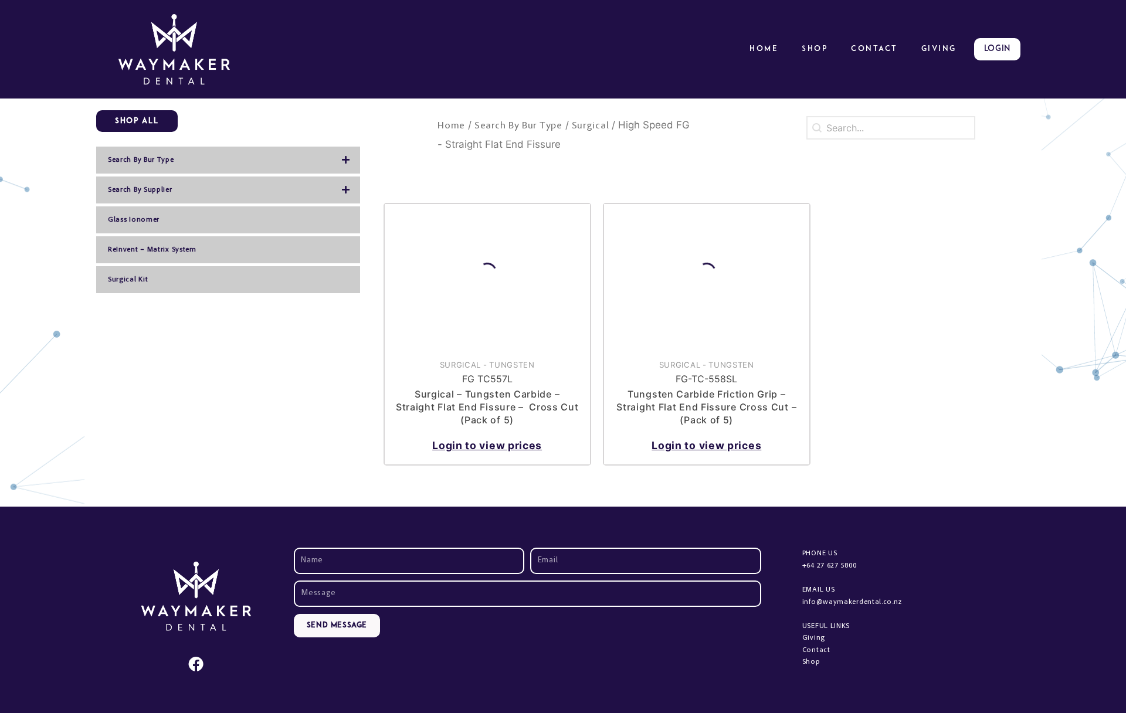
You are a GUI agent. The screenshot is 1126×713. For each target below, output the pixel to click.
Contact (874, 49)
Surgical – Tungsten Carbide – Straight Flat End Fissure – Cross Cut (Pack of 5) (487, 407)
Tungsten (512, 364)
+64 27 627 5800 (829, 565)
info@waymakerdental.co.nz (852, 602)
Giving (813, 637)
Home (763, 49)
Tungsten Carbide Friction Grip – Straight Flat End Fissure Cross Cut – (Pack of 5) (706, 407)
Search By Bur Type (518, 126)
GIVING (939, 49)
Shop (814, 49)
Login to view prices (487, 445)
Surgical (590, 126)
